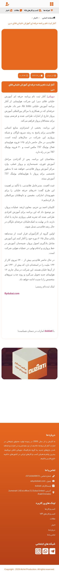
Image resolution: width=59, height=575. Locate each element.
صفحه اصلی (47, 17)
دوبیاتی (51, 96)
